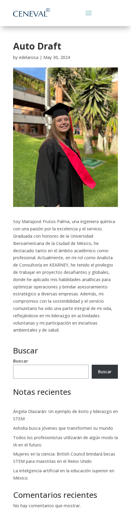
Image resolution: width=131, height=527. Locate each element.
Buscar (20, 361)
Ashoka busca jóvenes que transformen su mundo (63, 428)
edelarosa (28, 57)
